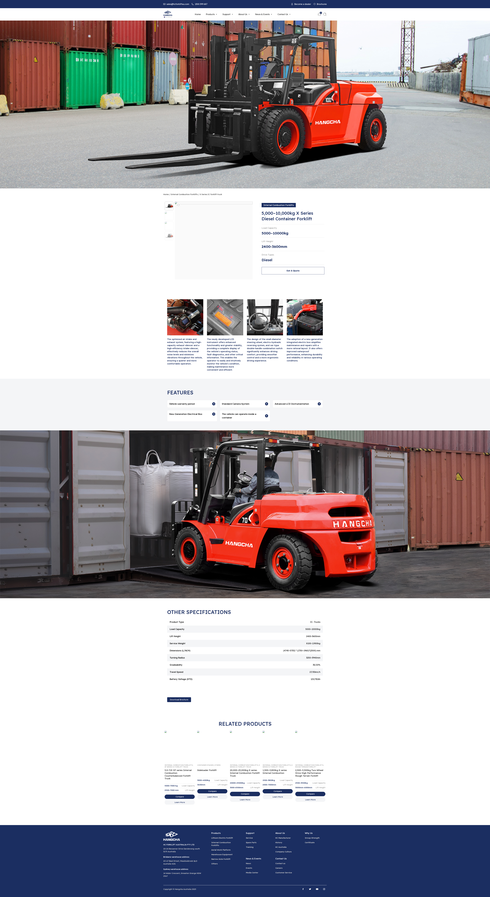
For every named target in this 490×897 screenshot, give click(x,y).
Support (226, 14)
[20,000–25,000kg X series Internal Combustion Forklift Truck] (245, 746)
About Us (242, 14)
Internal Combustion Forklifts (184, 194)
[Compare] (178, 205)
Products (210, 14)
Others (217, 765)
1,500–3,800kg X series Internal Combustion (275, 771)
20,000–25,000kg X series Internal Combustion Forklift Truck (245, 773)
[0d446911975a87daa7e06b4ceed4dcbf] (169, 206)
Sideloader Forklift (207, 770)
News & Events (262, 14)
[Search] (325, 14)
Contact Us (283, 14)
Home (198, 14)
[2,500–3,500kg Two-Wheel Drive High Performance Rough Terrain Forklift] (310, 746)
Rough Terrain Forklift (305, 767)
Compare (180, 796)
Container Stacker (205, 765)
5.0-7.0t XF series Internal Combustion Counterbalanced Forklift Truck (178, 774)
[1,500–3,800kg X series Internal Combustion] (278, 746)
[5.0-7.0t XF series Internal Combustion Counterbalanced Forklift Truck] (180, 746)
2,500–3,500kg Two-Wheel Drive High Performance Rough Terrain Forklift (309, 773)
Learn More (180, 802)
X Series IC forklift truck (211, 194)
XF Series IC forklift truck (176, 767)
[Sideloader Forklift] (212, 746)
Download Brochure (179, 699)
